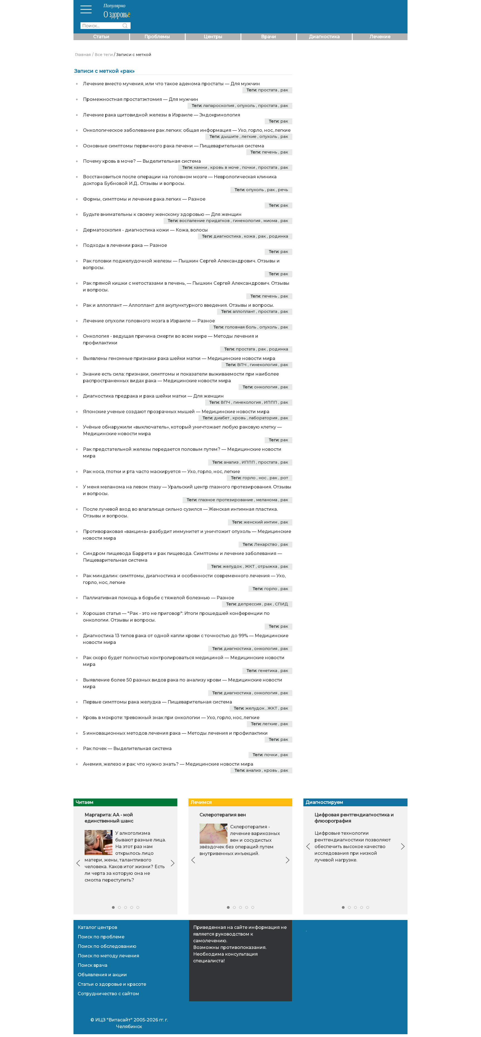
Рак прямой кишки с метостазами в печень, (134, 283)
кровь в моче (224, 167)
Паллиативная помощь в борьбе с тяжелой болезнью (146, 597)
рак (284, 89)
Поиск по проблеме (101, 936)
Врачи (268, 36)
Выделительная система (172, 161)
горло (249, 477)
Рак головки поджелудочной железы (127, 261)
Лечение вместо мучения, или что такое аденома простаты (153, 83)
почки (248, 167)
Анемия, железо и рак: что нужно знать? (131, 764)
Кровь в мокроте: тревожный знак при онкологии (141, 717)
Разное (196, 199)
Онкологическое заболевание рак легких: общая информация (157, 130)
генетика (267, 670)
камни (200, 167)
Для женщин (226, 214)
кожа (249, 236)
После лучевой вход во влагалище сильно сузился (142, 509)
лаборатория (263, 417)
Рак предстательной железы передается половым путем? (151, 449)
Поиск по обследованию (107, 946)
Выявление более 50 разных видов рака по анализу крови (152, 680)
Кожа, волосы (192, 230)
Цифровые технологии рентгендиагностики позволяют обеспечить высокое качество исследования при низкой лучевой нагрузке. (353, 846)
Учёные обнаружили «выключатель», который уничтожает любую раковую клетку (179, 427)
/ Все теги (102, 54)
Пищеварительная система (232, 146)
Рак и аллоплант (102, 305)
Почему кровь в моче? (109, 161)
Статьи (101, 36)
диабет (221, 417)
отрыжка (267, 566)
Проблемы (157, 36)
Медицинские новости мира (241, 358)
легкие (249, 136)
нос (262, 477)
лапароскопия (218, 105)
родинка (278, 236)
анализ (231, 462)
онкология (265, 387)
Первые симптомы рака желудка (122, 702)
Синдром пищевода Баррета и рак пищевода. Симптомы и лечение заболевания (179, 553)
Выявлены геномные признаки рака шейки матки (142, 358)
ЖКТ (250, 566)
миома (270, 220)
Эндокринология (219, 115)
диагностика (227, 236)
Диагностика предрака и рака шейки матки (134, 396)
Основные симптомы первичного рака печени (138, 146)
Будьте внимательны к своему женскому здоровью (143, 214)
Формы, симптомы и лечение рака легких (132, 199)
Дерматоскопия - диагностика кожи (126, 230)
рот (284, 477)
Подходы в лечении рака (113, 245)
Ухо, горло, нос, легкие (264, 130)
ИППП (270, 402)
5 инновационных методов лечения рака (132, 733)
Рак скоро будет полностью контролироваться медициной (153, 657)
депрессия (249, 604)
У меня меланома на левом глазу (122, 487)
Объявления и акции (102, 974)
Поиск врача (92, 965)
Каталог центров (97, 927)
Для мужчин (245, 83)
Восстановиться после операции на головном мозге (145, 176)
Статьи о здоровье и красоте (112, 984)
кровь (239, 417)
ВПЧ (242, 364)
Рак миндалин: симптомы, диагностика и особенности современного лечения (176, 575)
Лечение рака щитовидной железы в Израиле (138, 115)
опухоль (246, 105)
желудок (232, 566)
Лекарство (265, 544)
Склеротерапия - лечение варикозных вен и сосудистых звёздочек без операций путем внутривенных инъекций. (240, 840)
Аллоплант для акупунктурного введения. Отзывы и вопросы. (201, 305)
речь (283, 189)
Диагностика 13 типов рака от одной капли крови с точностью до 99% (165, 635)
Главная (83, 54)
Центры (213, 36)
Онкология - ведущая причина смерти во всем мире (145, 336)
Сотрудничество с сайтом (108, 993)
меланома (266, 499)
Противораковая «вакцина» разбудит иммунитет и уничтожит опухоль (167, 531)
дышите (230, 136)
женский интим (260, 522)
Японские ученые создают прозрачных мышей (139, 411)
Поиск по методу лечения (108, 955)
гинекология (246, 220)
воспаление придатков (204, 220)
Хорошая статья (102, 613)
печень (269, 152)
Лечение (380, 36)
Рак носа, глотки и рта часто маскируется (132, 471)
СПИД (281, 604)
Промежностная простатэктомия (122, 99)
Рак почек (95, 748)
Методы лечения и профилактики (227, 733)
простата (267, 89)
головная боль (240, 327)
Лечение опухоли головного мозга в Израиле (137, 320)
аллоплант (244, 311)
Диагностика (324, 36)
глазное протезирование (225, 499)
